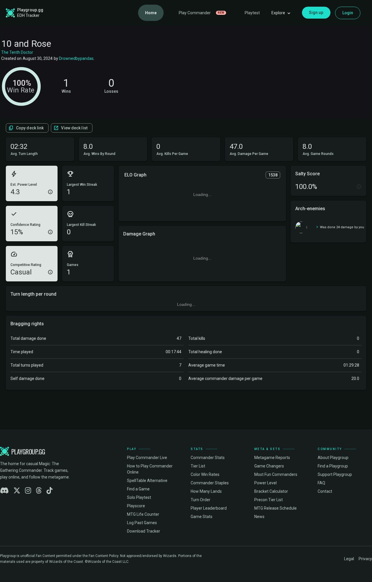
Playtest (252, 12)
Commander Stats (208, 457)
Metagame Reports (272, 457)
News (259, 516)
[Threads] (39, 490)
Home (151, 12)
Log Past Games (142, 522)
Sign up (316, 12)
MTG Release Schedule (275, 508)
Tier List (198, 466)
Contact (325, 491)
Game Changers (269, 466)
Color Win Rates (205, 474)
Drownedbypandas (76, 58)
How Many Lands (206, 491)
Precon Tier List (268, 499)
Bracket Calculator (271, 491)
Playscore (136, 506)
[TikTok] (49, 490)
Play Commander (201, 12)
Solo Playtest (139, 497)
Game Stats (201, 516)
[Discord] (4, 490)
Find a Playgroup (333, 466)
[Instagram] (28, 490)
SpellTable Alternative (147, 480)
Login (347, 12)
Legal (349, 558)
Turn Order (200, 499)
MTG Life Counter (143, 514)
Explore (278, 12)
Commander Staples (210, 483)
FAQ (321, 483)
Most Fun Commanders (275, 474)
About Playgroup (333, 457)
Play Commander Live (147, 457)
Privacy (365, 558)
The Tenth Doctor (17, 52)
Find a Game (138, 489)
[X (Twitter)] (16, 490)
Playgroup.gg (30, 10)
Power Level (265, 483)
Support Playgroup (335, 474)
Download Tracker (143, 531)
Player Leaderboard (209, 508)
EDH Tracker (28, 15)
